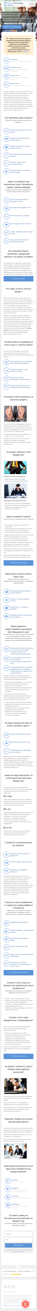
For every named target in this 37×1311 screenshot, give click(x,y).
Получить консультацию (18, 563)
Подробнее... (26, 51)
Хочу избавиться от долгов (18, 972)
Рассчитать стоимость (18, 1056)
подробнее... (15, 1301)
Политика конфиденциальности (12, 1306)
